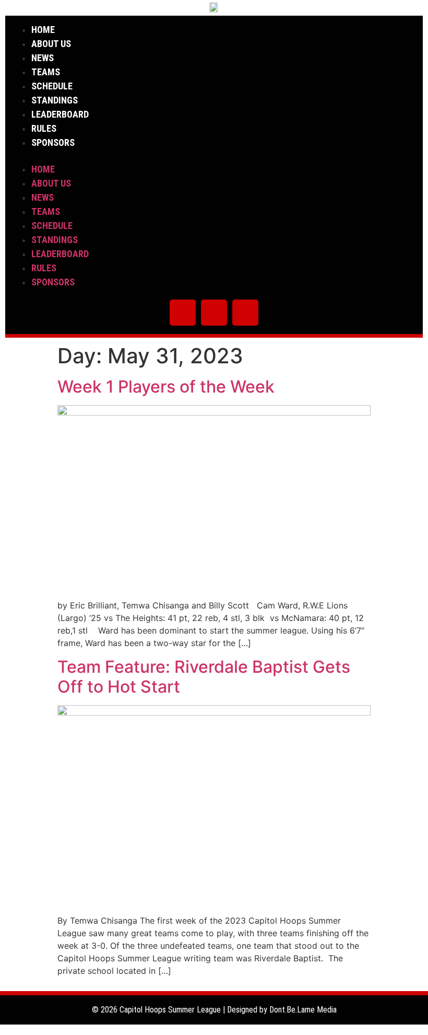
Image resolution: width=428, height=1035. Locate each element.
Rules (43, 128)
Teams (45, 71)
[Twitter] (183, 313)
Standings (54, 100)
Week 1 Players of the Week (166, 386)
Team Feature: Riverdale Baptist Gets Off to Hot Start (203, 677)
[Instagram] (214, 313)
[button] (214, 156)
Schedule (52, 85)
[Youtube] (245, 313)
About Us (51, 43)
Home (43, 29)
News (42, 57)
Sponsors (53, 142)
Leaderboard (60, 114)
